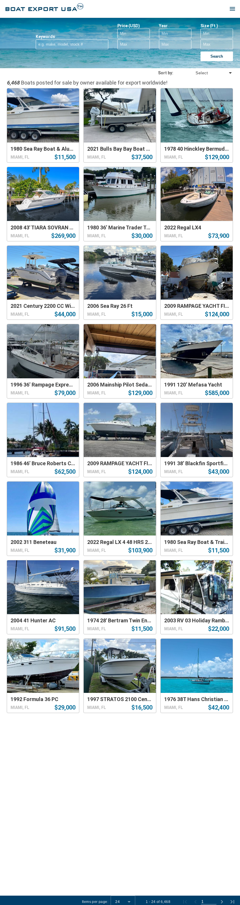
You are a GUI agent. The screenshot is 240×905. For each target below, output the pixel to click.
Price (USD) (128, 25)
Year (163, 25)
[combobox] (203, 72)
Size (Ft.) (209, 25)
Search (216, 56)
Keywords (45, 36)
